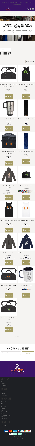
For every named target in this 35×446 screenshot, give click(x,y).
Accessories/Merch (5, 412)
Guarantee (3, 383)
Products (6, 13)
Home (1, 13)
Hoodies (2, 413)
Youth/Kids (3, 406)
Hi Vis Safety (4, 417)
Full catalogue (4, 395)
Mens (2, 403)
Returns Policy (4, 382)
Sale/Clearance (4, 418)
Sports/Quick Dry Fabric (6, 415)
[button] (30, 9)
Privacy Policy (4, 385)
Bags (2, 410)
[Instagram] (5, 425)
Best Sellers (3, 401)
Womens (3, 405)
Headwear (3, 408)
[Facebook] (2, 425)
